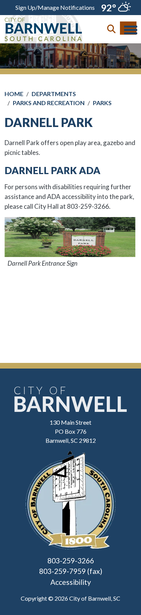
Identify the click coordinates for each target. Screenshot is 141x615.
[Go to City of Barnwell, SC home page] (43, 19)
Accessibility (70, 582)
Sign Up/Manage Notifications (55, 7)
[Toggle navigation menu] (128, 28)
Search (111, 29)
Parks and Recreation (49, 102)
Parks (102, 102)
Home (14, 93)
